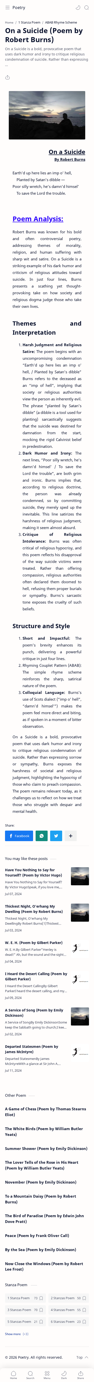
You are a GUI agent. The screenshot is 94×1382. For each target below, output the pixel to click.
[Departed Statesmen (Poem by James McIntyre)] (80, 1053)
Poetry (19, 7)
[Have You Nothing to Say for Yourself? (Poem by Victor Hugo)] (80, 876)
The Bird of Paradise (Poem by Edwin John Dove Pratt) (44, 1218)
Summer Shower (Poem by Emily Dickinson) (46, 1148)
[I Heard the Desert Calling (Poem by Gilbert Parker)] (80, 980)
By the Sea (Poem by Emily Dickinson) (40, 1249)
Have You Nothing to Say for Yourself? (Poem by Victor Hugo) (33, 872)
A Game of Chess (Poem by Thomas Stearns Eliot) (45, 1111)
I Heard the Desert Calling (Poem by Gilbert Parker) (36, 976)
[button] (78, 7)
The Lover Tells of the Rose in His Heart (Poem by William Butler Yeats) (41, 1165)
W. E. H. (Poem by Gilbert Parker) (33, 942)
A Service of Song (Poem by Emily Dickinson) (34, 1013)
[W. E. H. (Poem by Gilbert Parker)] (80, 949)
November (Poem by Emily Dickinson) (40, 1182)
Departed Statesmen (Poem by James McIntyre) (31, 1049)
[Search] (86, 7)
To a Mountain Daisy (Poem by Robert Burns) (40, 1199)
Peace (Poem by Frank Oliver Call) (37, 1235)
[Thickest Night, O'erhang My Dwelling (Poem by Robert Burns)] (80, 913)
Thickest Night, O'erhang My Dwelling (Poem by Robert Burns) (34, 909)
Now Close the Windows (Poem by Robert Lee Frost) (44, 1266)
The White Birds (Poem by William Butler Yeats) (44, 1131)
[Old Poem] (47, 115)
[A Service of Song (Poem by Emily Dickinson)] (80, 1016)
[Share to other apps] (71, 836)
